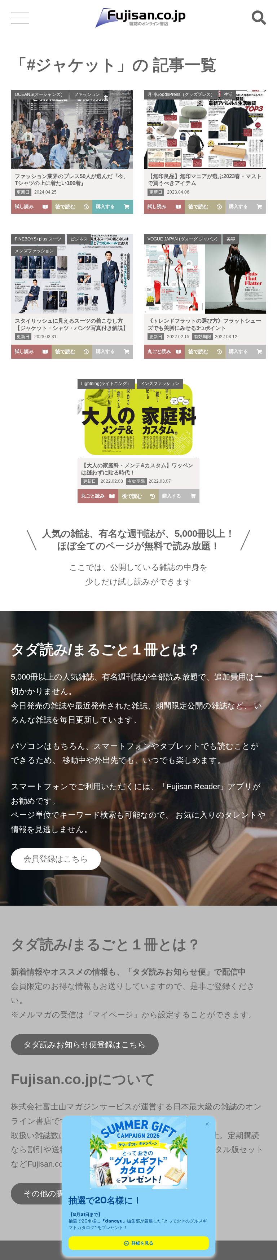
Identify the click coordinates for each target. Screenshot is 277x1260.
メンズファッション (34, 250)
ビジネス (79, 239)
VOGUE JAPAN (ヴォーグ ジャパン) (182, 239)
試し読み (24, 206)
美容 (231, 239)
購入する (105, 206)
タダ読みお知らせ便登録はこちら (84, 1044)
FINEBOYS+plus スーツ (38, 239)
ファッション (87, 94)
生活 (228, 94)
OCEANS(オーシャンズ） (40, 94)
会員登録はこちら (55, 858)
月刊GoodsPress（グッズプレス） (181, 94)
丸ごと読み (159, 351)
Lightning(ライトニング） (106, 383)
